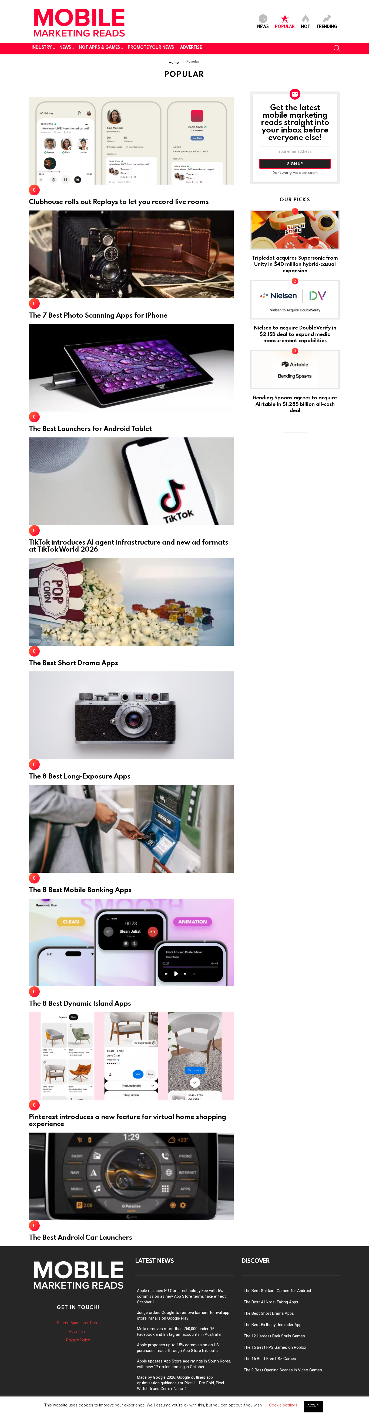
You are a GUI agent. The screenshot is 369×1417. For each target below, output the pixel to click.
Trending (326, 26)
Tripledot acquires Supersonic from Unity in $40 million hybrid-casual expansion (295, 264)
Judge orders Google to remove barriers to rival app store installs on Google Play (183, 1315)
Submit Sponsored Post (78, 1323)
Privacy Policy (78, 1340)
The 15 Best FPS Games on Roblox (274, 1347)
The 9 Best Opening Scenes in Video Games (282, 1370)
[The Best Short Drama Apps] (131, 602)
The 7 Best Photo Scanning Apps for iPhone (98, 315)
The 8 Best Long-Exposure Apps (79, 775)
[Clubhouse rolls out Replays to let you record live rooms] (131, 141)
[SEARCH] (337, 48)
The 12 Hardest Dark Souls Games (274, 1336)
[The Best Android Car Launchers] (131, 1176)
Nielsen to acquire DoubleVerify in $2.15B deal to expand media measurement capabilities (295, 334)
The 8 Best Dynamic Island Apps (80, 1003)
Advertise (191, 47)
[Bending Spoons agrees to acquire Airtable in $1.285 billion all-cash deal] (295, 369)
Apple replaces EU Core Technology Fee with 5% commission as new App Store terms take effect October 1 (181, 1296)
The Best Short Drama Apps (73, 662)
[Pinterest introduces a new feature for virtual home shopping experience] (131, 1056)
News (263, 26)
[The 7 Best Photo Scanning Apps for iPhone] (131, 254)
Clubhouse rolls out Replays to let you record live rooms (119, 201)
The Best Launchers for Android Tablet (90, 428)
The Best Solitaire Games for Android (277, 1290)
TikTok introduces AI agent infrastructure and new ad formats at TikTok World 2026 (128, 545)
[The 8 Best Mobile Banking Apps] (131, 829)
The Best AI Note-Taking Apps (270, 1302)
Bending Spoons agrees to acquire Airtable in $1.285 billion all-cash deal (295, 404)
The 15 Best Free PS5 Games (269, 1358)
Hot (305, 26)
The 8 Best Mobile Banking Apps (80, 889)
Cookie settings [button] (283, 1405)
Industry (42, 47)
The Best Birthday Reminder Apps (273, 1324)
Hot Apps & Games (99, 47)
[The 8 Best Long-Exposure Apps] (131, 715)
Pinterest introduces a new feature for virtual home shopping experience (127, 1120)
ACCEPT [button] (313, 1405)
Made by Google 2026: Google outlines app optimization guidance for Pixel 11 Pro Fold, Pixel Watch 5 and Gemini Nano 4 (180, 1383)
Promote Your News (151, 47)
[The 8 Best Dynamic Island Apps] (131, 942)
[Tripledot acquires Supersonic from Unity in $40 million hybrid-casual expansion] (295, 230)
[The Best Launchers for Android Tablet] (131, 368)
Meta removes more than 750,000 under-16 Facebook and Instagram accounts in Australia (179, 1331)
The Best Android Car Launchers (80, 1237)
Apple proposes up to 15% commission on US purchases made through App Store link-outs (178, 1348)
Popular (285, 26)
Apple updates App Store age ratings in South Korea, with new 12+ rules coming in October (184, 1364)
